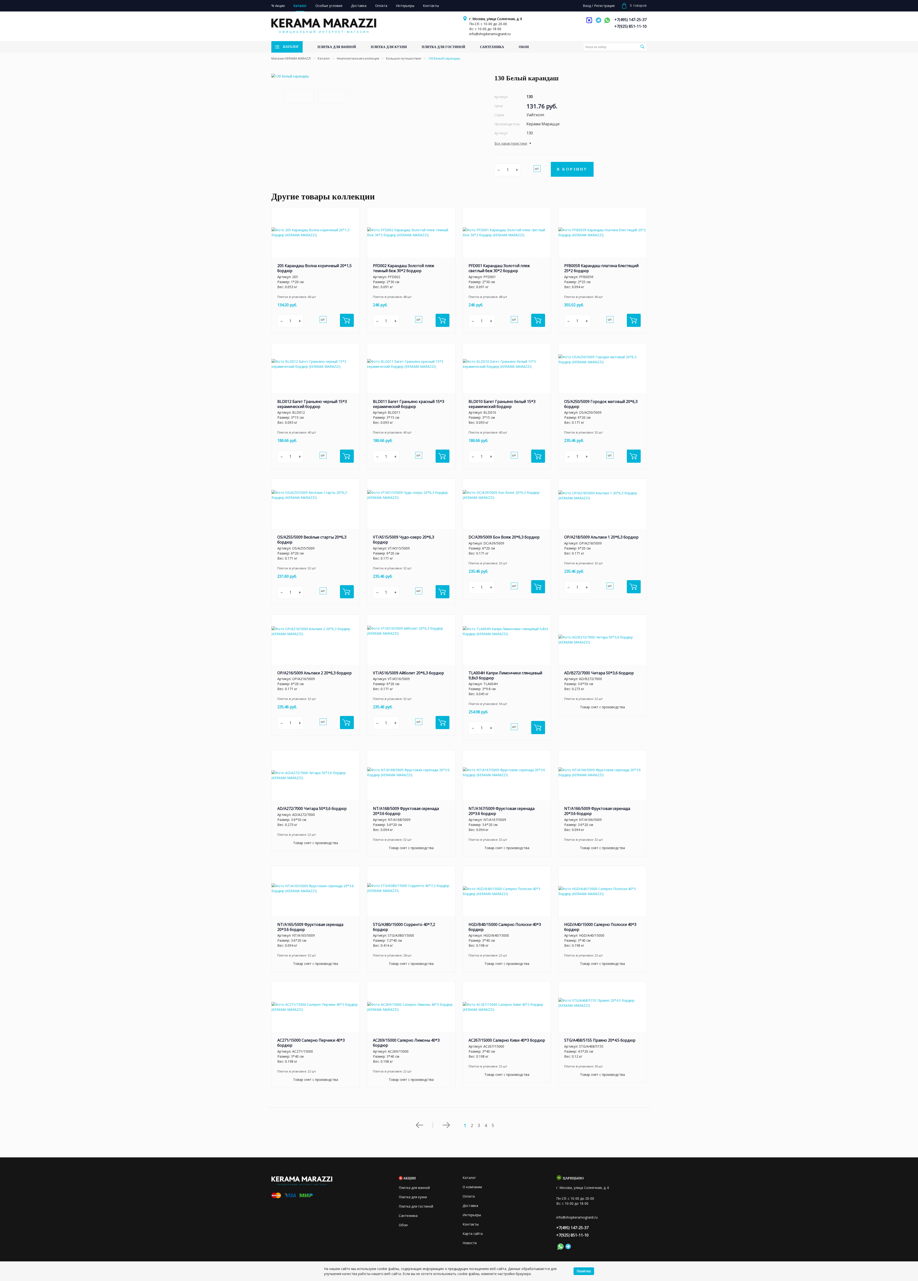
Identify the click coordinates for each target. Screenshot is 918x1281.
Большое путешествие (403, 58)
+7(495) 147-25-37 (630, 19)
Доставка (470, 1205)
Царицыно (573, 1178)
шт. (537, 168)
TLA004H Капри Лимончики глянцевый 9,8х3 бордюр (505, 675)
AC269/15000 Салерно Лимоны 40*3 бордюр (406, 1043)
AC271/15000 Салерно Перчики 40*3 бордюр (311, 1043)
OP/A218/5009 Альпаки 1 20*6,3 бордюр (601, 537)
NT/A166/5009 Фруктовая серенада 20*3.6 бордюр (597, 811)
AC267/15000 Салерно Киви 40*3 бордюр (507, 1040)
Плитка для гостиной (416, 1206)
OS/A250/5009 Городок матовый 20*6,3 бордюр (601, 404)
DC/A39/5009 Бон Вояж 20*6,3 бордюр (504, 537)
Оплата (469, 1196)
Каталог (324, 58)
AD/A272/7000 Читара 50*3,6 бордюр (312, 808)
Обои (403, 1225)
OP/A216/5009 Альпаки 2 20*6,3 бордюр (314, 673)
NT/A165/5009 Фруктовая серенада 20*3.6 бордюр (310, 927)
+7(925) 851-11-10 (630, 26)
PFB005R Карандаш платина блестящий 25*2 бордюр (601, 268)
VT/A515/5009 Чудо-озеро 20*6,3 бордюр (403, 539)
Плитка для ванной (414, 1187)
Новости (470, 1243)
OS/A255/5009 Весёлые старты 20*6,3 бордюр (311, 539)
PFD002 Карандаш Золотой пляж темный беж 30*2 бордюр (403, 268)
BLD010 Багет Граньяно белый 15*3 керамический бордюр (502, 404)
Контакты (471, 1224)
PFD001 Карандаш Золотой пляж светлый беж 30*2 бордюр (499, 268)
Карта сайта (473, 1233)
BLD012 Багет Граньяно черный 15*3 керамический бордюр (312, 404)
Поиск (642, 46)
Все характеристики (510, 143)
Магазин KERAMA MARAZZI (291, 58)
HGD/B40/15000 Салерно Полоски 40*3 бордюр (505, 927)
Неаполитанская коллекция (358, 58)
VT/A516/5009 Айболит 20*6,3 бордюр (408, 673)
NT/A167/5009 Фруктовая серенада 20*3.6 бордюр (502, 811)
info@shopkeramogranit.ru (490, 34)
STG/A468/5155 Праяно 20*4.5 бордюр (599, 1040)
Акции (409, 1178)
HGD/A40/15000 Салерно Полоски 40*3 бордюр (600, 927)
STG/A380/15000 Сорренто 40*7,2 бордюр (404, 927)
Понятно (584, 1271)
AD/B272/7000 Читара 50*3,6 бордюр (599, 673)
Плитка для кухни (413, 1197)
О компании (472, 1187)
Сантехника (408, 1215)
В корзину (572, 169)
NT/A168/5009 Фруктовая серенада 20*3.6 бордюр (406, 811)
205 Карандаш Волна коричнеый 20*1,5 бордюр (314, 268)
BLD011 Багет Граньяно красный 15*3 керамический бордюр (408, 404)
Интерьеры (472, 1215)
